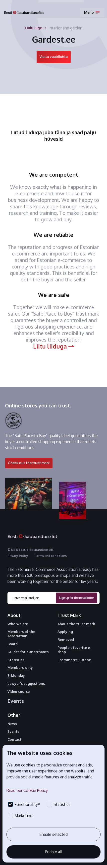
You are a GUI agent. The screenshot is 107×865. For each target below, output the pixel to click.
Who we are (17, 624)
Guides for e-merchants (28, 652)
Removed (65, 640)
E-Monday (16, 676)
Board (12, 644)
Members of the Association (21, 634)
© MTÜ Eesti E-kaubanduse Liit (30, 550)
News (12, 724)
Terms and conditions (50, 556)
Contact (14, 739)
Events (15, 701)
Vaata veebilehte (54, 56)
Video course (18, 692)
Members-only (20, 668)
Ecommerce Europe (74, 660)
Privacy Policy (17, 556)
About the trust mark (76, 624)
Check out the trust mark (29, 462)
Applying (65, 632)
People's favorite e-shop (74, 650)
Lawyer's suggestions (26, 684)
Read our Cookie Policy (27, 790)
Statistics (15, 660)
